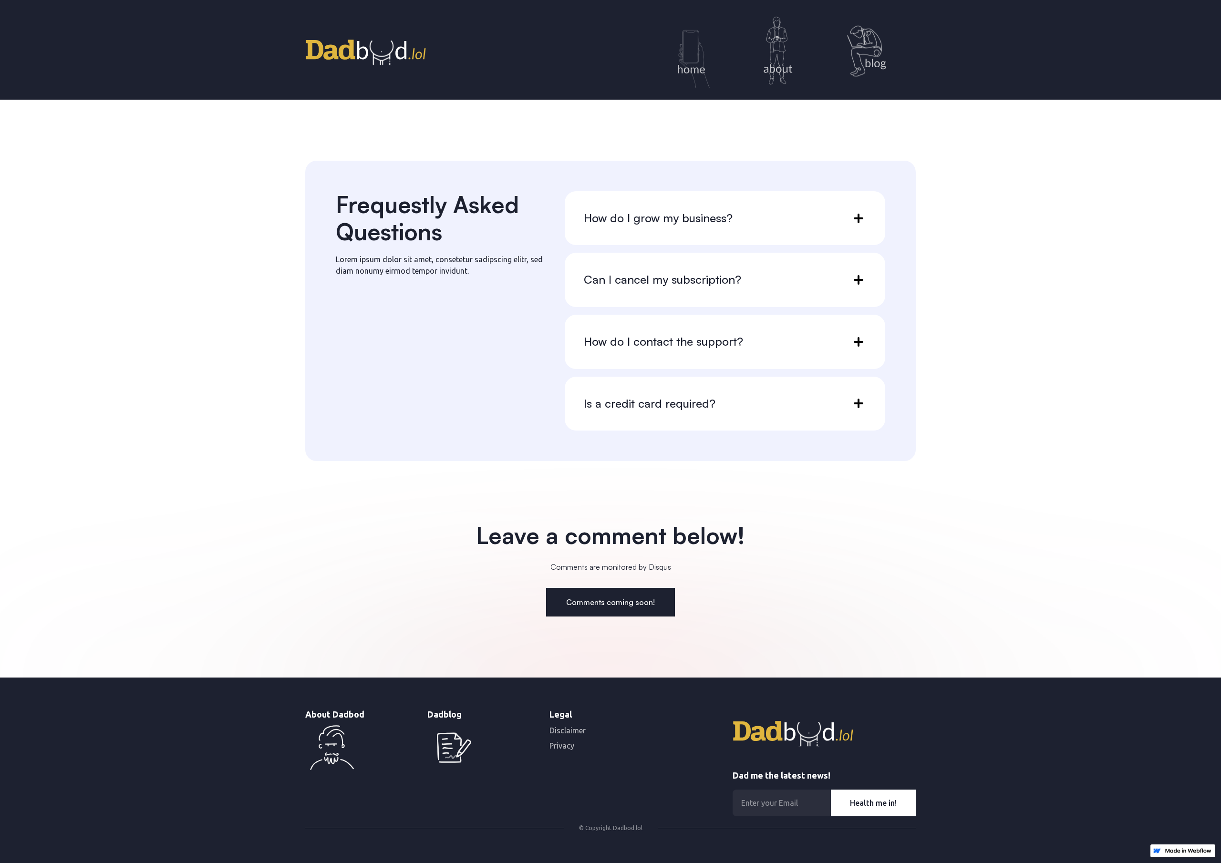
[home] (365, 49)
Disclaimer (567, 730)
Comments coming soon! (610, 602)
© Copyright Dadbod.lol (610, 828)
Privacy (561, 745)
